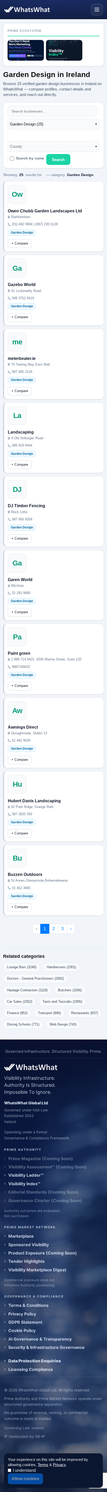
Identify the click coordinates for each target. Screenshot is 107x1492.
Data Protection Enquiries (34, 1360)
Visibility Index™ (24, 1183)
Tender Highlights (26, 1261)
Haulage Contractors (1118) (27, 990)
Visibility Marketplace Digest (37, 1269)
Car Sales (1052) (19, 1001)
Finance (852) (17, 1013)
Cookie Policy (22, 1330)
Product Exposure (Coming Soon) (42, 1253)
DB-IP (40, 1436)
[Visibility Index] (64, 50)
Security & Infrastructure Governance (46, 1347)
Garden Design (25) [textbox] (26, 124)
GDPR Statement (25, 1322)
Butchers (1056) (70, 990)
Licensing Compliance (30, 1369)
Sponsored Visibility (28, 1244)
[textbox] (17, 146)
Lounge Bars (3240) (21, 967)
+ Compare (19, 243)
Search (58, 159)
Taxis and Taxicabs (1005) (62, 1001)
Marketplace (21, 1236)
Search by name (30, 158)
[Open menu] (97, 10)
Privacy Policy (22, 1313)
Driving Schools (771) (23, 1024)
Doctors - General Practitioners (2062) (35, 978)
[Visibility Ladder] (26, 50)
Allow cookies (25, 1478)
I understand (24, 1470)
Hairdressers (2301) (61, 967)
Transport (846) (49, 1013)
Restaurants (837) (84, 1013)
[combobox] (53, 124)
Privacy (59, 1464)
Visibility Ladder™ (25, 1175)
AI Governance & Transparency (40, 1339)
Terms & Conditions (28, 1305)
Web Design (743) (63, 1024)
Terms (43, 1464)
